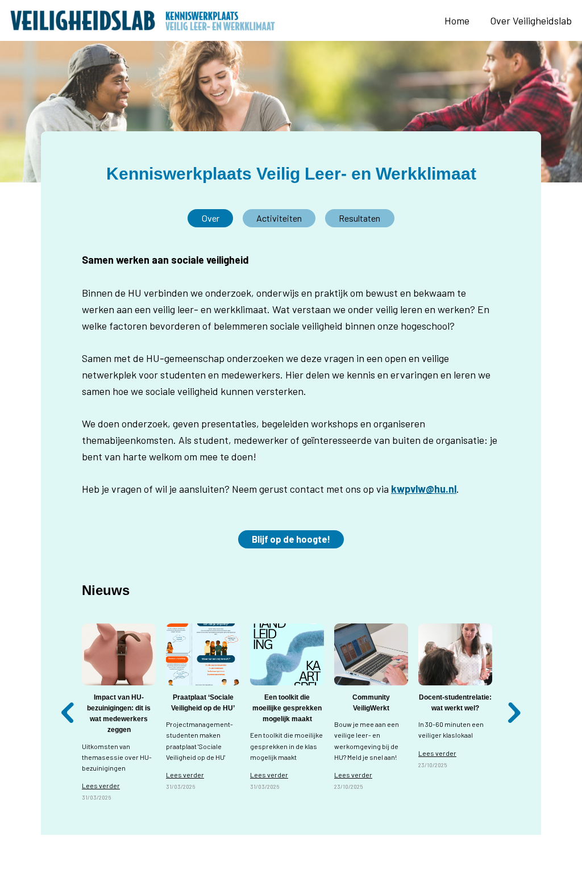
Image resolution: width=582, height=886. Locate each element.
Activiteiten (279, 218)
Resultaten (359, 218)
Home (456, 20)
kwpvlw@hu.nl (423, 488)
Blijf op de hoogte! (291, 539)
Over (210, 218)
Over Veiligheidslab (531, 20)
